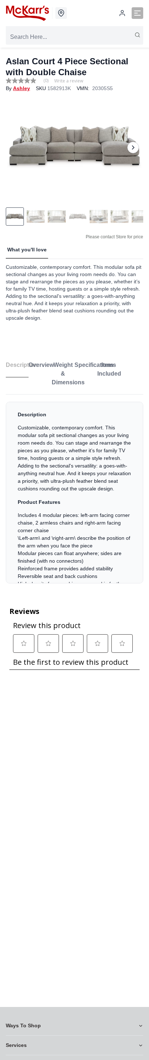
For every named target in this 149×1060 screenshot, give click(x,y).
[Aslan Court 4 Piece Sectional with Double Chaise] (74, 147)
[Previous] (16, 147)
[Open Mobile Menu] (137, 13)
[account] (122, 13)
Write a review (68, 81)
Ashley (21, 88)
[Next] (133, 147)
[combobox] (74, 37)
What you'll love (27, 249)
